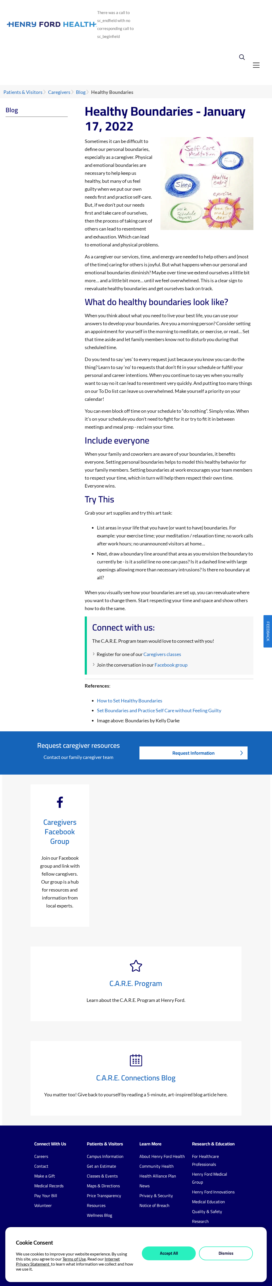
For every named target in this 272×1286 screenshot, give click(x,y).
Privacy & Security (156, 1196)
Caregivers (59, 92)
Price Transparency (104, 1196)
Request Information (193, 753)
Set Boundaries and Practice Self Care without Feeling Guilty (159, 710)
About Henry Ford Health (162, 1156)
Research (200, 1221)
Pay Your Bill (45, 1196)
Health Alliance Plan (157, 1176)
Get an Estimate (101, 1166)
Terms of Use (74, 1258)
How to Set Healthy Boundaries (129, 700)
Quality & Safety (207, 1211)
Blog (81, 92)
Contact (41, 1166)
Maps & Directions (103, 1186)
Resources (96, 1205)
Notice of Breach (154, 1205)
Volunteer (43, 1205)
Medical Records (48, 1186)
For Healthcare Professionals (205, 1160)
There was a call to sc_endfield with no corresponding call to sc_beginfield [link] (115, 24)
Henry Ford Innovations (213, 1192)
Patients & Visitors (22, 92)
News (144, 1186)
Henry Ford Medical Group (209, 1178)
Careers (41, 1156)
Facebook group (171, 665)
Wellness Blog (99, 1215)
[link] (246, 56)
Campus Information (105, 1156)
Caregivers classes (162, 654)
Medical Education (208, 1202)
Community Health (156, 1166)
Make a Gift (44, 1176)
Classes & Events (102, 1176)
